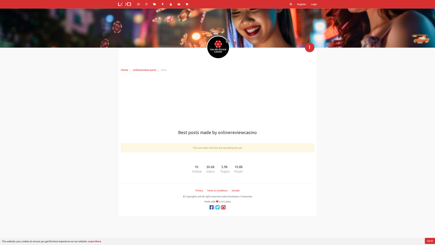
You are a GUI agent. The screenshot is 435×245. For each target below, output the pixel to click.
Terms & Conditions (217, 190)
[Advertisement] (217, 101)
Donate (236, 190)
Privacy (199, 190)
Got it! (430, 241)
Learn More (94, 241)
